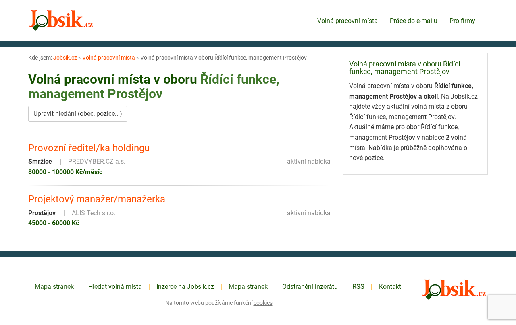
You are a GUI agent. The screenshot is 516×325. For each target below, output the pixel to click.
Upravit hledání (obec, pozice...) (77, 113)
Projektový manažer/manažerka (96, 199)
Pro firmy (462, 21)
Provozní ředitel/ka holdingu (89, 148)
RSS (358, 286)
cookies (263, 303)
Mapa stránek (54, 286)
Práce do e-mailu (413, 21)
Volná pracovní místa (347, 21)
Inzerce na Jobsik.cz (185, 286)
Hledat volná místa (115, 286)
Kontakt (390, 286)
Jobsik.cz (65, 57)
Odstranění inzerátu (310, 286)
